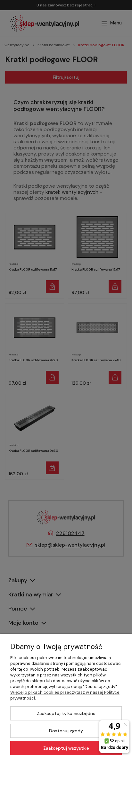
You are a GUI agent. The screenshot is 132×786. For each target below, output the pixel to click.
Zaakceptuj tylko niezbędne (66, 713)
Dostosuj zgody (66, 731)
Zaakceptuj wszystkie (66, 748)
